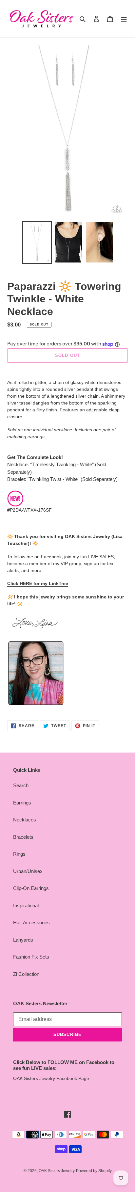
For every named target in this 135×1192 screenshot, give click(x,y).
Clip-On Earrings (31, 888)
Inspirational (26, 905)
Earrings (22, 802)
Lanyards (23, 940)
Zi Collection (26, 974)
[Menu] (124, 19)
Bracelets (23, 837)
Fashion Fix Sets (31, 957)
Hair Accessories (31, 922)
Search (21, 785)
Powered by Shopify (94, 1170)
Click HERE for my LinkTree (37, 583)
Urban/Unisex (28, 871)
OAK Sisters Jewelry (57, 1170)
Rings (19, 854)
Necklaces (24, 819)
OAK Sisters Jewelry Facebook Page (51, 1078)
